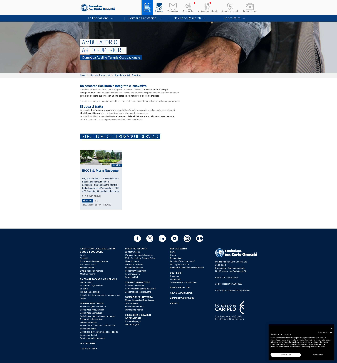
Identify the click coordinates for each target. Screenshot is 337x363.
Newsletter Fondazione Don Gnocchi (187, 267)
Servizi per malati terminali (92, 338)
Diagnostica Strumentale (91, 319)
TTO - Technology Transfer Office (140, 258)
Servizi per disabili (88, 335)
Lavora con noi (249, 11)
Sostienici (175, 273)
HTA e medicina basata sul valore (140, 288)
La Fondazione (98, 18)
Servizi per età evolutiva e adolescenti (97, 325)
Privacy (174, 303)
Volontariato (173, 11)
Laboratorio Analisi (88, 322)
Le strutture (232, 18)
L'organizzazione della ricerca (139, 255)
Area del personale (230, 11)
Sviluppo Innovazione (137, 282)
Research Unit (131, 277)
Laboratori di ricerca (134, 264)
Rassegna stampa (180, 287)
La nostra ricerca (132, 252)
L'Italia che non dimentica (91, 271)
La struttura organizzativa (91, 285)
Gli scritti (84, 258)
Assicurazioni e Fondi (207, 11)
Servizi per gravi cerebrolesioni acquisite (99, 332)
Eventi (173, 255)
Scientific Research (187, 18)
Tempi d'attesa (88, 348)
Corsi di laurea (131, 303)
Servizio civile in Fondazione (183, 282)
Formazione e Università (139, 297)
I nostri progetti (132, 324)
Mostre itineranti (87, 274)
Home (83, 75)
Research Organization (135, 271)
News (172, 252)
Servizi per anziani (88, 328)
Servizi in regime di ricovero (93, 306)
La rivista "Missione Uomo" (182, 261)
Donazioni (174, 276)
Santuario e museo (88, 264)
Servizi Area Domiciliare (91, 313)
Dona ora (159, 11)
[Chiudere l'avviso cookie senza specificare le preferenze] (331, 329)
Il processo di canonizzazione (94, 261)
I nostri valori (86, 282)
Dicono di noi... (176, 258)
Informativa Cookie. (318, 347)
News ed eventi (178, 248)
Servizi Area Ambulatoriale (92, 310)
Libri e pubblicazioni (179, 264)
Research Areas (132, 274)
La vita (83, 255)
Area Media (188, 11)
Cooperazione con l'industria (138, 292)
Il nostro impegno (133, 321)
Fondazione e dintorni (90, 292)
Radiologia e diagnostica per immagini (97, 316)
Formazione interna (134, 310)
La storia (84, 288)
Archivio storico (87, 267)
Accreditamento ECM (134, 306)
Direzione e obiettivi (134, 285)
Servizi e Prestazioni (142, 18)
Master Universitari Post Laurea (139, 300)
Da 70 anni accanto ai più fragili (98, 279)
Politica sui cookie (325, 332)
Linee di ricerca (132, 261)
